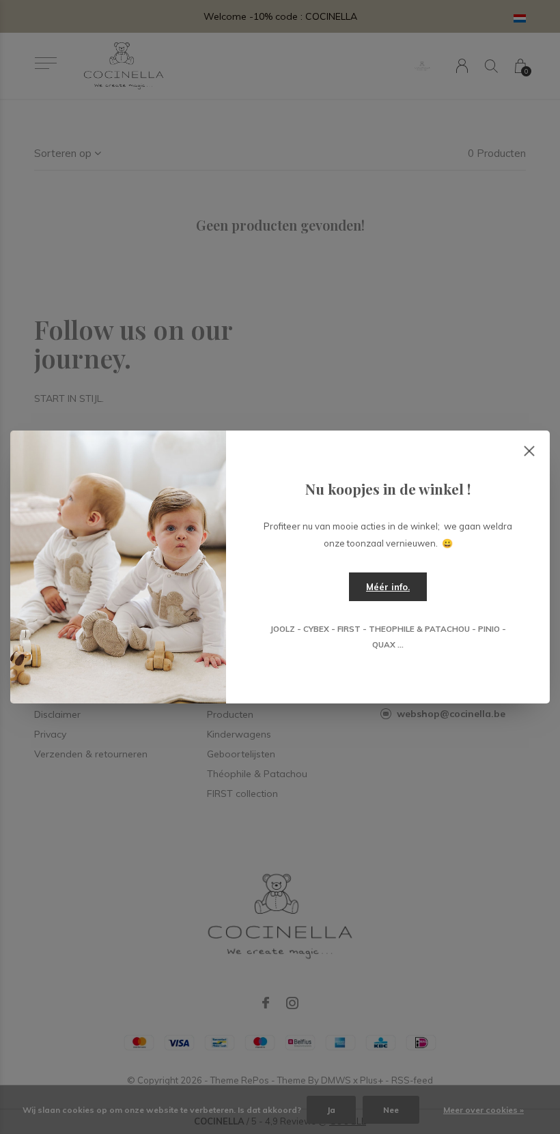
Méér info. (388, 586)
